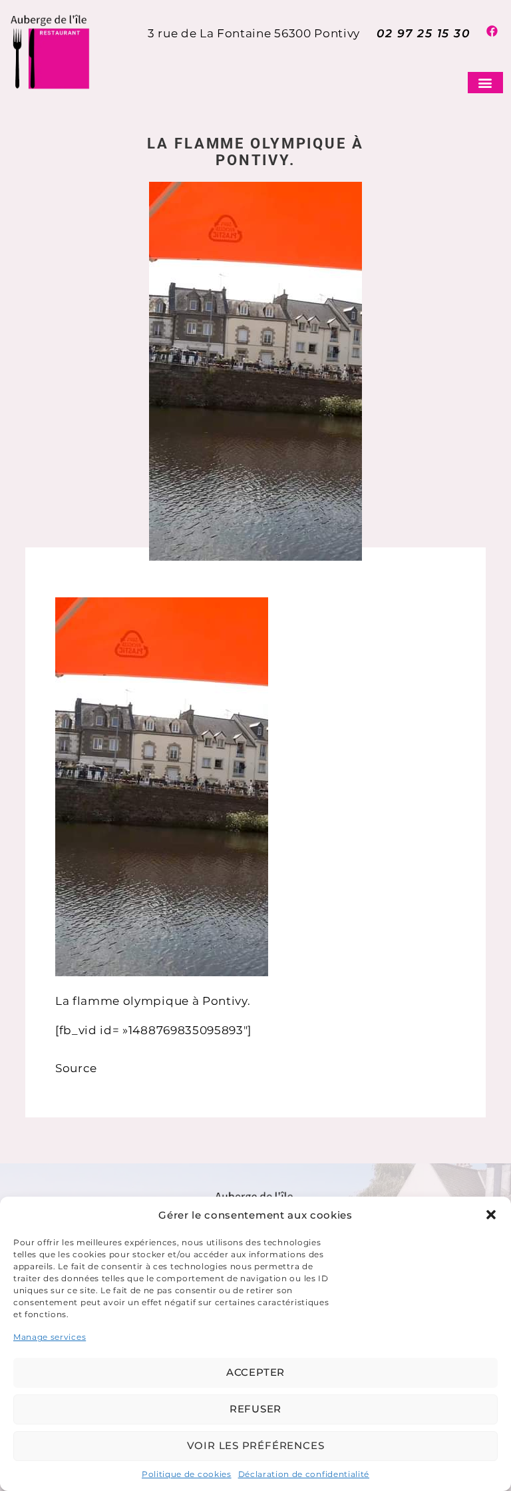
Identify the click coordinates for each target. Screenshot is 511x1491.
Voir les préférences (256, 1445)
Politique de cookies (187, 1474)
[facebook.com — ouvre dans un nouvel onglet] (494, 33)
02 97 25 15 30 (423, 33)
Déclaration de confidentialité (303, 1474)
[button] (491, 1214)
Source (76, 1068)
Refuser (255, 1408)
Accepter (255, 1372)
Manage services (49, 1337)
